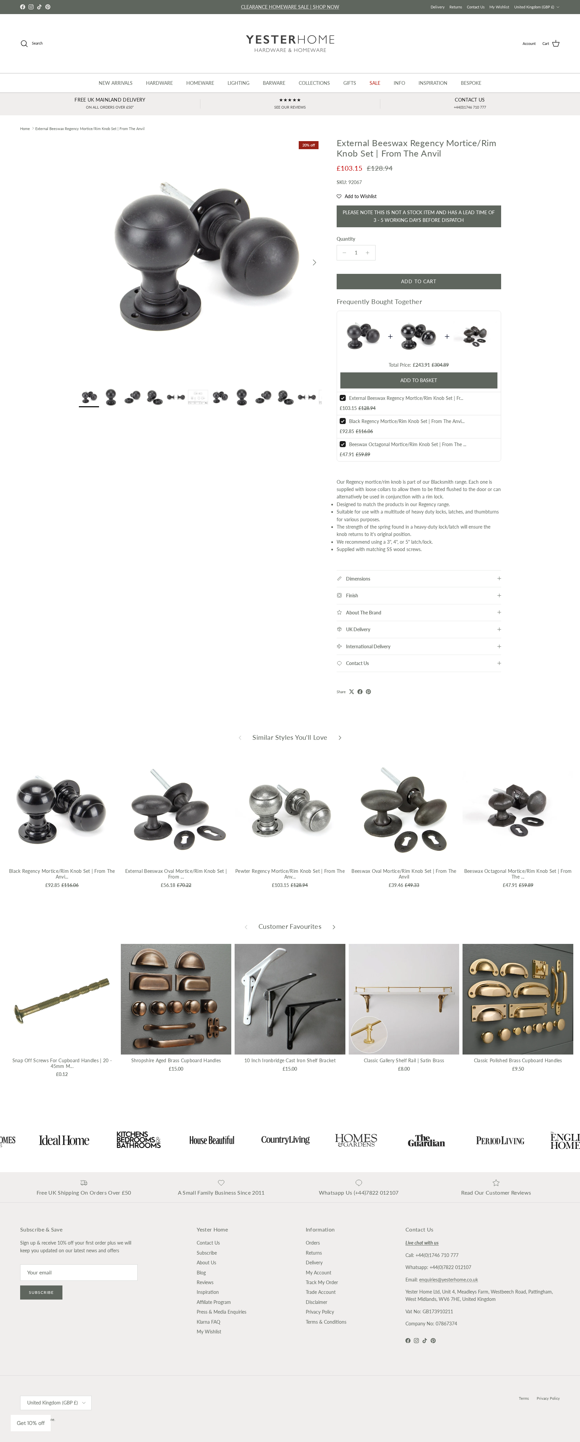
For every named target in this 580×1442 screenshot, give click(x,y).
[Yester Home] (290, 43)
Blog (201, 1272)
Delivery (438, 7)
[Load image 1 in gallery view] (200, 259)
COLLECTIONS (314, 83)
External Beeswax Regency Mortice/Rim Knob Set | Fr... (406, 398)
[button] (357, 196)
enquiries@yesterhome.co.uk (448, 1279)
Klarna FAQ (208, 1322)
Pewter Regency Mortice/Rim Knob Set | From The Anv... (290, 874)
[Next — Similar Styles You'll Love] (340, 737)
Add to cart (418, 281)
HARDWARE (159, 83)
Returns (455, 7)
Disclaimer (316, 1302)
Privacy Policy (320, 1312)
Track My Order (322, 1282)
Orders (313, 1243)
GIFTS (349, 83)
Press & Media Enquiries (221, 1312)
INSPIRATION (433, 83)
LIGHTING (238, 83)
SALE (375, 83)
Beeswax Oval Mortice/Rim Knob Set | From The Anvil (403, 874)
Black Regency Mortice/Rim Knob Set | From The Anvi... (407, 421)
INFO (399, 83)
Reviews (205, 1282)
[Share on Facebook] (359, 691)
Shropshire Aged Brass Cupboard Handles (176, 1060)
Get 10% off (31, 1423)
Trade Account (321, 1292)
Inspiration (208, 1292)
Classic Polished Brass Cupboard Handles (518, 1060)
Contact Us (476, 7)
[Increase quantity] (369, 252)
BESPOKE (471, 83)
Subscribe (41, 1292)
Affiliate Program (214, 1302)
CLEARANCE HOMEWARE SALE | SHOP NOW (290, 7)
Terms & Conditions (326, 1322)
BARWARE (274, 83)
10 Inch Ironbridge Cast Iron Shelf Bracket (290, 1060)
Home (25, 128)
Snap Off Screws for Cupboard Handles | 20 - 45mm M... (62, 1063)
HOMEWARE (200, 83)
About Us (206, 1262)
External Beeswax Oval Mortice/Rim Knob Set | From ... (176, 874)
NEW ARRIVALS (116, 83)
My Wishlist (499, 7)
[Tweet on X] (351, 691)
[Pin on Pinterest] (368, 691)
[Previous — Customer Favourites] (246, 926)
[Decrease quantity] (343, 252)
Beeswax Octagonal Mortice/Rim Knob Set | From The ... (407, 444)
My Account (318, 1272)
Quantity (346, 239)
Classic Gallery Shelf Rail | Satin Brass (404, 1060)
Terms (524, 1398)
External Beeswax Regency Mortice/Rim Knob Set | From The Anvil (90, 128)
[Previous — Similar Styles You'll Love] (240, 737)
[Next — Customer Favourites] (334, 926)
